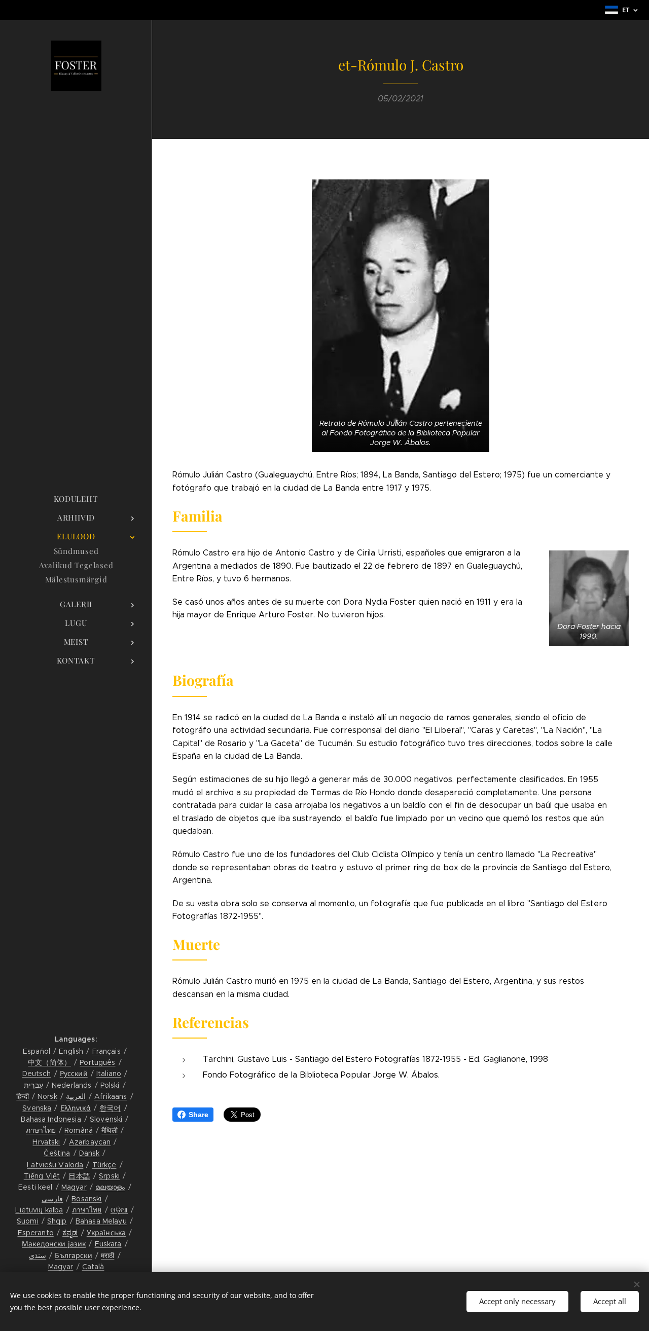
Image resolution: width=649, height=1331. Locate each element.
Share (198, 1115)
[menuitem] (76, 499)
